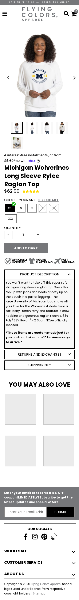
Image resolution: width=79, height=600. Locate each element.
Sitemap (39, 593)
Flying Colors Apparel (46, 584)
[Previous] (8, 77)
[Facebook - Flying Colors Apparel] (25, 537)
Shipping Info (39, 365)
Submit (61, 511)
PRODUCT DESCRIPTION (39, 274)
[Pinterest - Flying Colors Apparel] (44, 537)
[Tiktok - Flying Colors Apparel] (53, 537)
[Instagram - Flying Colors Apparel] (34, 537)
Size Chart (48, 200)
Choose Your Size (31, 200)
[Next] (74, 77)
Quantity (12, 227)
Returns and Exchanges (39, 354)
